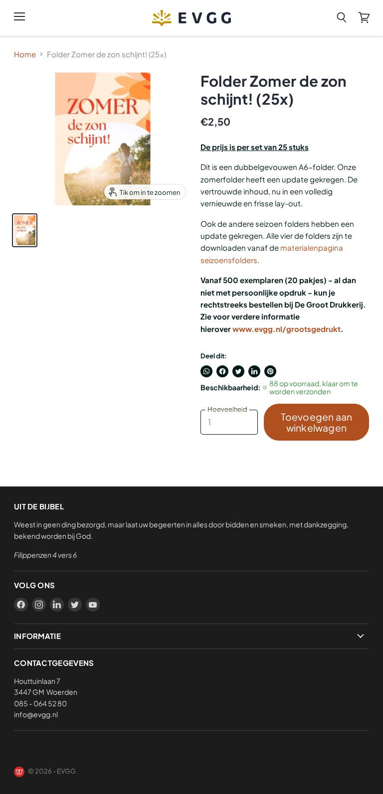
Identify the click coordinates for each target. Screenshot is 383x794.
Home (25, 54)
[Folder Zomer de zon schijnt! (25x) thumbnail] (24, 230)
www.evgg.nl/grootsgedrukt (286, 328)
